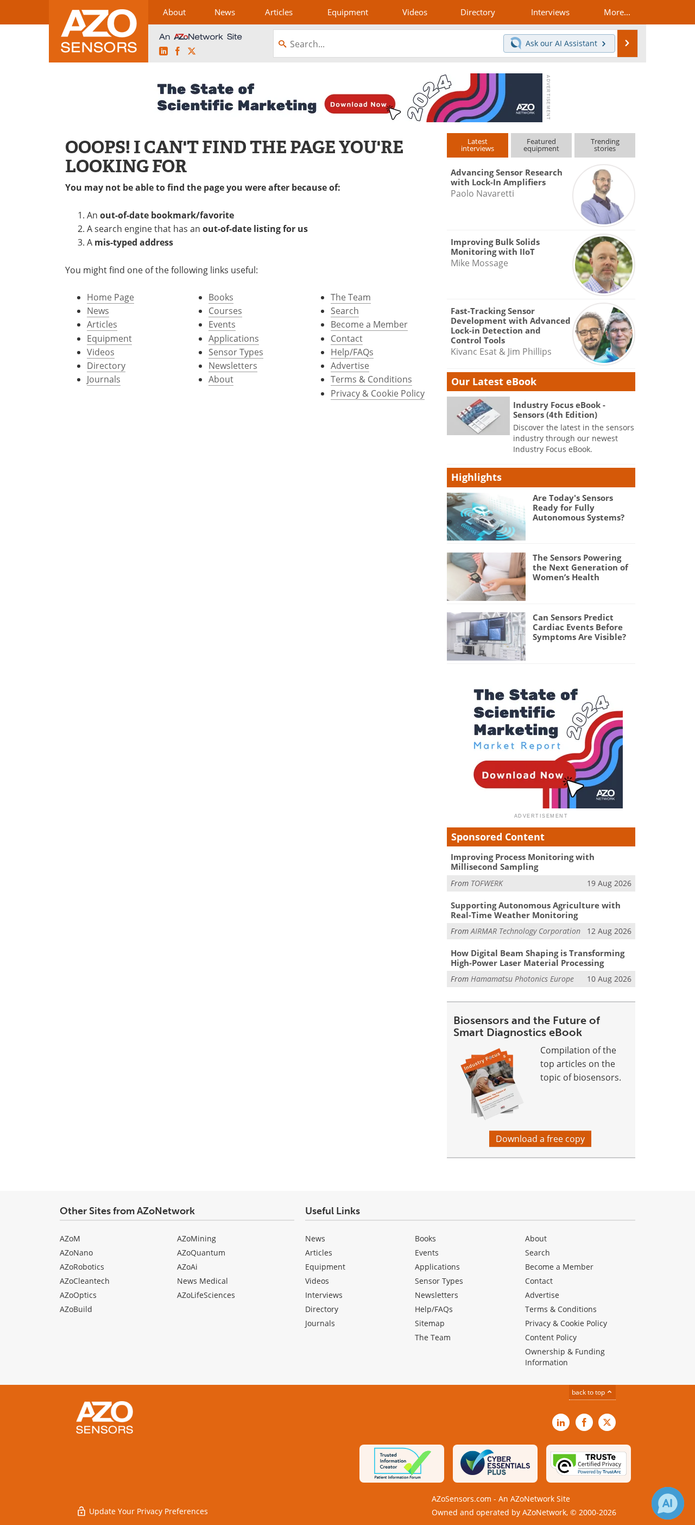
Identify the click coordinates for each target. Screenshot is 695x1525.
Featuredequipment (541, 144)
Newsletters (232, 366)
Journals (104, 379)
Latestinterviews (477, 144)
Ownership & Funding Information (565, 1356)
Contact (347, 338)
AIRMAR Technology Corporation (525, 931)
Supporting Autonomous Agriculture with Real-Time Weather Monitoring (536, 910)
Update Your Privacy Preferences (147, 1511)
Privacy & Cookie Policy (378, 393)
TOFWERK (487, 883)
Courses (225, 311)
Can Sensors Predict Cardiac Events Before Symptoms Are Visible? (579, 627)
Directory (106, 366)
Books (220, 297)
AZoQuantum (201, 1252)
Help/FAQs (352, 352)
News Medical (202, 1281)
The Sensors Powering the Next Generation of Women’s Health (580, 567)
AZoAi (187, 1267)
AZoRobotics (82, 1267)
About (220, 379)
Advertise (350, 366)
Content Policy (551, 1337)
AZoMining (196, 1238)
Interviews (324, 1295)
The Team (351, 297)
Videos (101, 352)
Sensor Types (235, 352)
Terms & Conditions (371, 379)
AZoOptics (78, 1295)
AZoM (70, 1238)
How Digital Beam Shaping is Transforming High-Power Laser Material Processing (537, 957)
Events (222, 324)
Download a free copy (540, 1139)
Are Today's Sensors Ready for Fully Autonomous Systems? (578, 507)
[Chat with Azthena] (668, 1503)
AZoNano (76, 1252)
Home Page (110, 297)
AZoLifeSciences (206, 1295)
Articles (102, 324)
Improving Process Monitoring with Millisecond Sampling (523, 861)
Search (345, 311)
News (98, 311)
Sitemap (430, 1323)
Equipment (109, 338)
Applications (233, 338)
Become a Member (369, 324)
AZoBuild (76, 1309)
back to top (589, 1392)
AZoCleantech (85, 1281)
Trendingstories (605, 144)
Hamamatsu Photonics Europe (522, 979)
